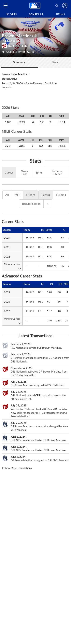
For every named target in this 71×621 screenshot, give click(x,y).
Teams (60, 14)
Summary (19, 62)
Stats (55, 62)
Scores (11, 14)
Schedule (36, 14)
